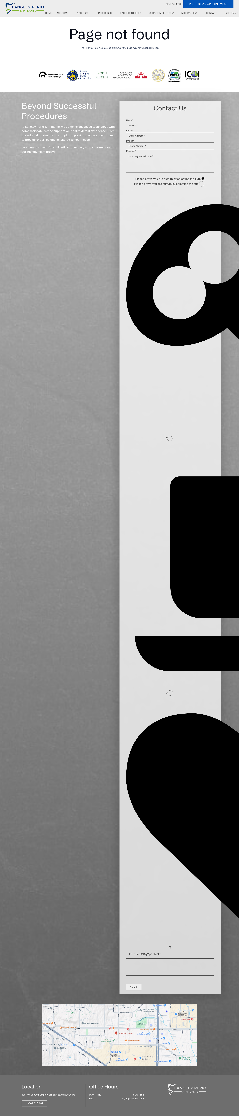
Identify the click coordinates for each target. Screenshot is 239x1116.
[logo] (25, 8)
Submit (133, 987)
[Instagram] (187, 1099)
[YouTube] (195, 1099)
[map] (119, 1035)
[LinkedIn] (191, 1099)
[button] (70, 13)
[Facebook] (179, 1099)
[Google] (183, 1099)
